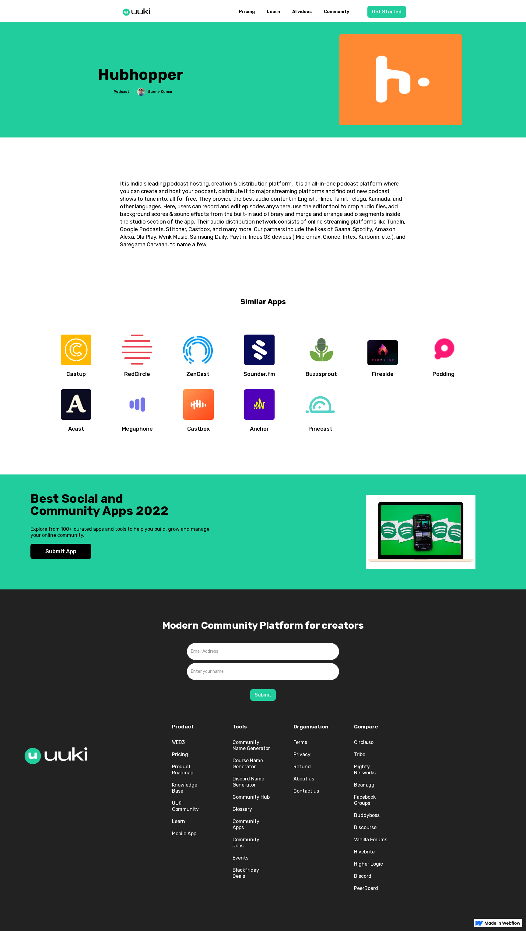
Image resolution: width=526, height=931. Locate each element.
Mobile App (184, 833)
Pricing (247, 11)
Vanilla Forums (370, 839)
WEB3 (178, 742)
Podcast (121, 91)
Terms (300, 742)
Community (336, 11)
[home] (138, 11)
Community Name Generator (251, 745)
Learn (273, 11)
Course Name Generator (248, 763)
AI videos (302, 11)
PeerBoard (366, 888)
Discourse (365, 827)
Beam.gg (364, 785)
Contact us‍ (306, 791)
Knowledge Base (184, 788)
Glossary (242, 809)
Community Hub (251, 797)
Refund (302, 766)
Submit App (60, 551)
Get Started (387, 12)
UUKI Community (185, 806)
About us (303, 779)
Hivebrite (364, 852)
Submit (263, 695)
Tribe (359, 754)
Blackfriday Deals (246, 873)
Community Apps (246, 824)
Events (240, 858)
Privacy (301, 754)
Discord (362, 876)
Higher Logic (368, 864)
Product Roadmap (182, 770)
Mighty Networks (365, 770)
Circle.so (363, 742)
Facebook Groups (365, 800)
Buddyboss (367, 815)
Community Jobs (246, 843)
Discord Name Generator (248, 782)
